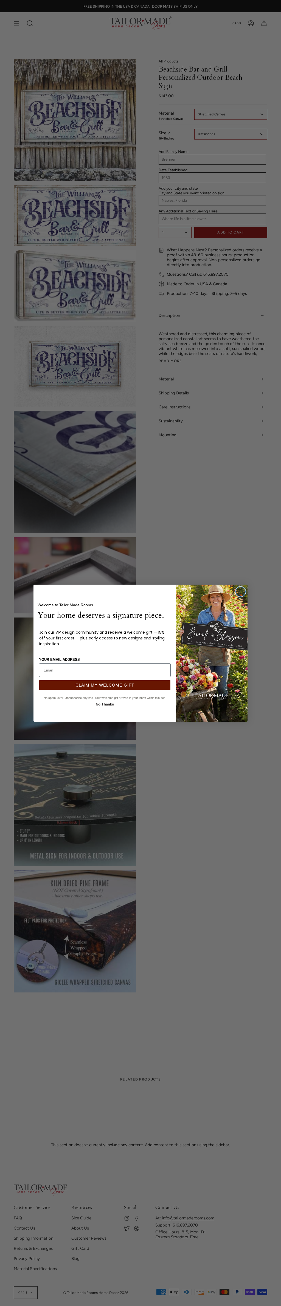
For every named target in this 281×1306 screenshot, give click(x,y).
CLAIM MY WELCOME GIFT (104, 685)
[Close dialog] (240, 591)
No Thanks (105, 703)
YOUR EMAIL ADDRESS (59, 660)
